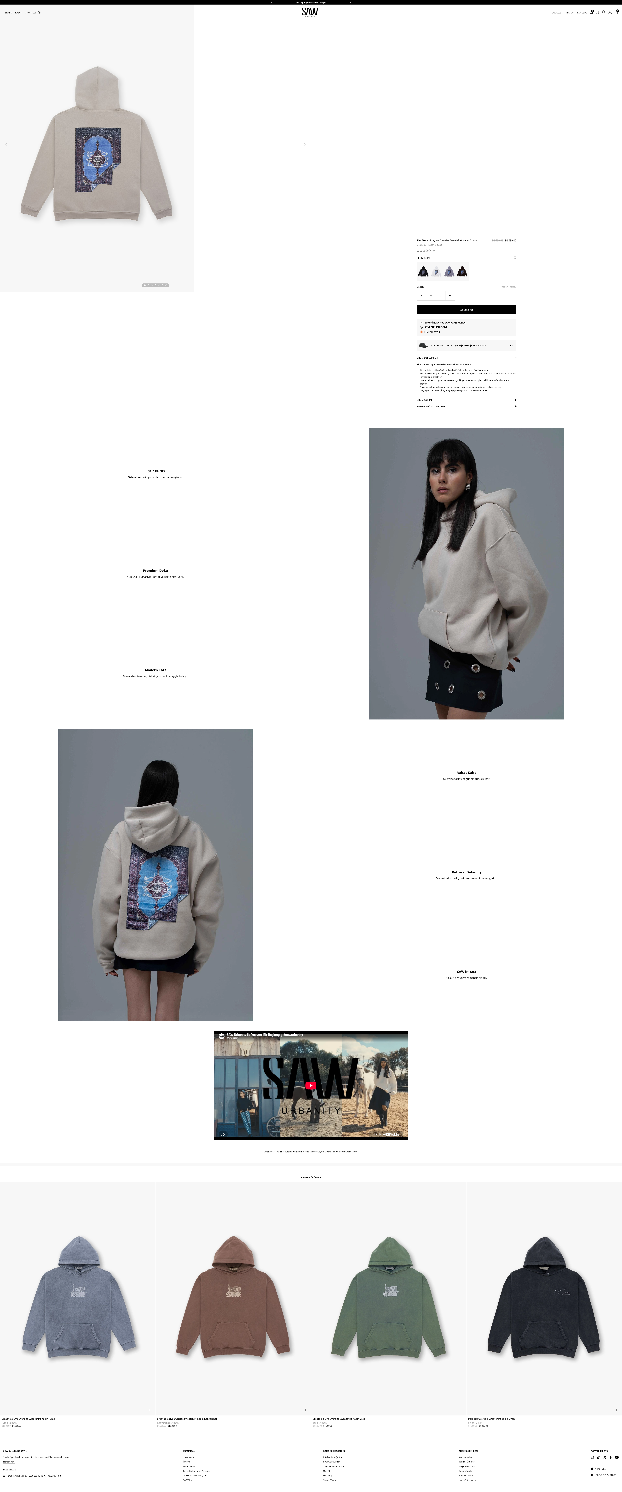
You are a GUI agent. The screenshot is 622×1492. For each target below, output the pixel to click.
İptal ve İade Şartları (333, 1457)
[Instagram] (592, 1457)
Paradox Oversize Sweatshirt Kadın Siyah (491, 1418)
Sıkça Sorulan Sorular (334, 1466)
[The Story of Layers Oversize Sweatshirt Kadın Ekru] (436, 271)
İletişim (186, 1461)
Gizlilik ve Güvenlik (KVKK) (195, 1475)
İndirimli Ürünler (466, 1461)
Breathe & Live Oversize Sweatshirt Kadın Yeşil (339, 1418)
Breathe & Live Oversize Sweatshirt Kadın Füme (28, 1418)
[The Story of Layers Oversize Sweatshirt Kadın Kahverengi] (462, 271)
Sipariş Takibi (329, 1480)
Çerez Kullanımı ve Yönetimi (196, 1470)
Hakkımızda (189, 1457)
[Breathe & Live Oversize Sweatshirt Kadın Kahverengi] (233, 1299)
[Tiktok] (598, 1457)
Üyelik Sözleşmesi (467, 1480)
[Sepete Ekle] (149, 1410)
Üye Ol (326, 1470)
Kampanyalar (465, 1457)
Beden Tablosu (508, 286)
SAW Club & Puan (331, 1461)
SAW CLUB (556, 12)
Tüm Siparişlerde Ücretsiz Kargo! (311, 2)
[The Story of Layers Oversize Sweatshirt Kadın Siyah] (423, 271)
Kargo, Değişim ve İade (431, 406)
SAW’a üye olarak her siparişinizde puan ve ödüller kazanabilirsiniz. (36, 1457)
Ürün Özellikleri (427, 357)
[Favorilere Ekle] (515, 257)
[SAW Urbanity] (310, 12)
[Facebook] (611, 1457)
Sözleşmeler (189, 1466)
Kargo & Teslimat (467, 1466)
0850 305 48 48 (36, 1475)
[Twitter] (604, 1457)
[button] (145, 285)
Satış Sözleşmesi (467, 1475)
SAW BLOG (582, 12)
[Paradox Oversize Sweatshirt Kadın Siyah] (544, 1299)
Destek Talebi (465, 1470)
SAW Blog (187, 1480)
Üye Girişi (328, 1475)
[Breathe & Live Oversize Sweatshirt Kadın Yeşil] (388, 1299)
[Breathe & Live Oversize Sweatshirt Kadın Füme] (77, 1299)
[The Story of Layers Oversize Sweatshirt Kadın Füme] (449, 271)
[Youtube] (617, 1457)
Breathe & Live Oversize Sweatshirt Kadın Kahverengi (187, 1418)
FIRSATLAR (569, 12)
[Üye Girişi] (610, 12)
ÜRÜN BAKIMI (424, 399)
